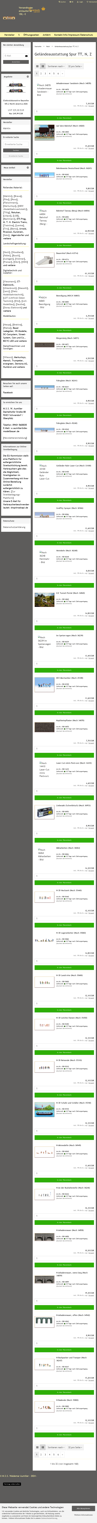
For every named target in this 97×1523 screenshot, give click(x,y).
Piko (6, 199)
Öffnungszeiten (31, 34)
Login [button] (80, 2)
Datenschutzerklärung (49, 1518)
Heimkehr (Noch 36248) (66, 550)
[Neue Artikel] (28, 167)
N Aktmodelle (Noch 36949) (68, 1145)
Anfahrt (47, 34)
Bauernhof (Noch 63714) (67, 253)
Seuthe (20, 304)
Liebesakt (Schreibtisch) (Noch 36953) (73, 805)
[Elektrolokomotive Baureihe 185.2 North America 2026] (16, 88)
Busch (16, 255)
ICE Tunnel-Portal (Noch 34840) (70, 593)
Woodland (17, 252)
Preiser (7, 261)
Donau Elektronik (12, 307)
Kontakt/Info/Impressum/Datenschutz (73, 34)
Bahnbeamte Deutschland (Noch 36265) (74, 168)
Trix (6, 228)
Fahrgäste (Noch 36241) (66, 380)
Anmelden (16, 62)
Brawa (18, 196)
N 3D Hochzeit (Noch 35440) (69, 890)
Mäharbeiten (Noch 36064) (68, 847)
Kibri (16, 261)
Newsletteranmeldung (15, 437)
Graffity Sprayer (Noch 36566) (69, 508)
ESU (17, 301)
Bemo (14, 228)
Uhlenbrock (10, 288)
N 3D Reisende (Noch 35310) (69, 1060)
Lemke (19, 225)
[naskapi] (9, 18)
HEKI (24, 261)
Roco (14, 199)
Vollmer (20, 258)
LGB (16, 215)
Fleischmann (10, 202)
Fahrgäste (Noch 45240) (66, 423)
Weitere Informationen (83, 1515)
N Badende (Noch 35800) (67, 1400)
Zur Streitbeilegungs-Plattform (11, 494)
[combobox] (56, 66)
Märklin (6, 128)
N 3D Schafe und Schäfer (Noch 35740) (73, 1102)
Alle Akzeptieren (83, 1508)
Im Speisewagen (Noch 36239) (69, 635)
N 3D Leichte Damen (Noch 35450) (71, 1017)
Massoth (23, 288)
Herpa (7, 324)
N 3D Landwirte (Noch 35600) (69, 975)
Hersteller (9, 34)
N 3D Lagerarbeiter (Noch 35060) (71, 932)
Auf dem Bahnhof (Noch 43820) (70, 125)
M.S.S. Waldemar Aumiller (15, 1475)
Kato (6, 235)
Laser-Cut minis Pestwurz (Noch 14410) (74, 763)
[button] (71, 2)
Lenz (6, 291)
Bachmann (9, 218)
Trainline (8, 225)
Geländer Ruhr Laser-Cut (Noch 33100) (73, 465)
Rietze (7, 327)
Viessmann (9, 281)
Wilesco (8, 357)
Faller (7, 255)
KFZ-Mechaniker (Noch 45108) (69, 678)
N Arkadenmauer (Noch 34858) (70, 1230)
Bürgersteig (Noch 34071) (67, 338)
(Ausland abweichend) (64, 94)
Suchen (16, 150)
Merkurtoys (9, 205)
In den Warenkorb (64, 118)
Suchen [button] (63, 2)
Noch (6, 252)
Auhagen (8, 258)
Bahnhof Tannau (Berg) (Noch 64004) (73, 210)
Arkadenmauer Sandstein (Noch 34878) (73, 83)
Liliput (7, 215)
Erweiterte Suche (16, 156)
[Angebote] (28, 76)
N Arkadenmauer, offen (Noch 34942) (73, 1315)
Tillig (6, 212)
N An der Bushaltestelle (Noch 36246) (73, 1187)
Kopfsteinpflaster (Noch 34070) (70, 720)
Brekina (17, 324)
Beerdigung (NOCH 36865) (68, 295)
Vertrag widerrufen (12, 1484)
